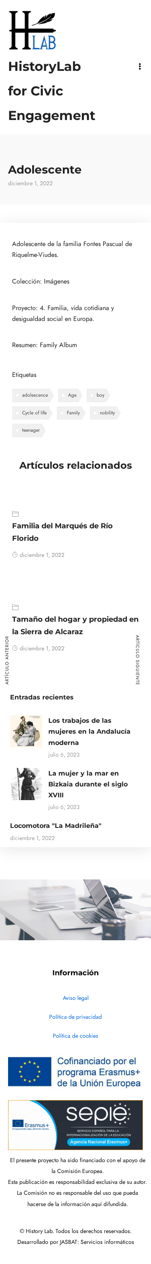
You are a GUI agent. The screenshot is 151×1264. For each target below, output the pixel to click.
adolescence (35, 395)
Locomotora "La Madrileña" (55, 826)
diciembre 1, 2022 (42, 555)
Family (73, 413)
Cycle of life (34, 413)
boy (100, 395)
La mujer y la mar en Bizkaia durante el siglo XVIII (88, 784)
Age (72, 395)
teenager (31, 430)
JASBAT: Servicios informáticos (97, 1242)
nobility (107, 413)
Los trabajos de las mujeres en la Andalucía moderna (89, 731)
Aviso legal (76, 998)
